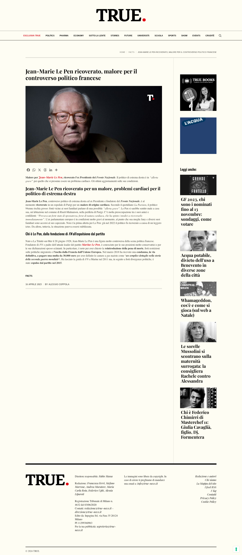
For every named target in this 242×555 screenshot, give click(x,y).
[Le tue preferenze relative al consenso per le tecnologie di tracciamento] (236, 549)
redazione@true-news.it (97, 508)
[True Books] (198, 109)
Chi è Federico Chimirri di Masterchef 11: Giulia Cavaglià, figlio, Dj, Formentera (196, 424)
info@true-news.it (147, 483)
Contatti (211, 494)
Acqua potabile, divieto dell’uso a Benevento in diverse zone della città (197, 265)
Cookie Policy (208, 501)
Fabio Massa (106, 476)
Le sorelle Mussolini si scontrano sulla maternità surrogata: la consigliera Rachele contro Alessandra (196, 363)
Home (122, 52)
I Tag (213, 490)
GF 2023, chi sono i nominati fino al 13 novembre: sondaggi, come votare (196, 211)
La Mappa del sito (206, 483)
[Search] (220, 35)
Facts (131, 52)
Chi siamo (210, 480)
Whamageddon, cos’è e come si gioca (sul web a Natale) (196, 307)
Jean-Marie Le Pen (50, 177)
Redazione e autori (205, 476)
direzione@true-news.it (88, 512)
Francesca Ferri (96, 483)
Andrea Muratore (96, 487)
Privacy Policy (208, 498)
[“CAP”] (198, 135)
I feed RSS (210, 487)
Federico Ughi (96, 490)
